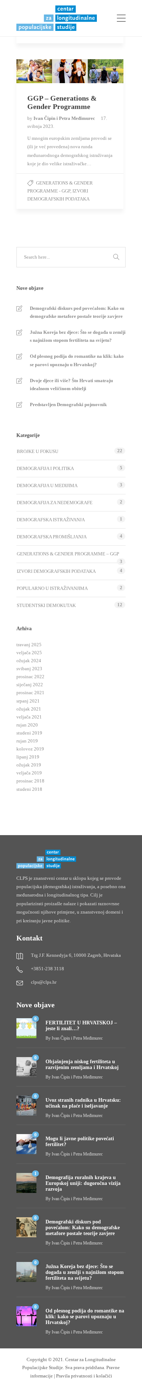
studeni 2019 (29, 733)
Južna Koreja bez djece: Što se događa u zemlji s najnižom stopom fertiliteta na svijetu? (78, 336)
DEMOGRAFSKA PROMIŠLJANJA (52, 536)
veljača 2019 (29, 773)
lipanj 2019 (27, 757)
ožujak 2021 (28, 709)
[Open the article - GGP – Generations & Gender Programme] (43, 71)
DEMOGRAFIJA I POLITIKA (45, 468)
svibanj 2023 (29, 668)
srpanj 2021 (28, 701)
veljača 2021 (29, 717)
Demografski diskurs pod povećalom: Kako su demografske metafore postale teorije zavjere (77, 312)
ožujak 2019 (28, 765)
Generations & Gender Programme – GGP (68, 554)
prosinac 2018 (30, 781)
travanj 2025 (29, 644)
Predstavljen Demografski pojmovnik (68, 404)
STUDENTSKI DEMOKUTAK (46, 605)
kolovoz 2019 (30, 749)
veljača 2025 (29, 652)
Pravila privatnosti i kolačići (84, 1376)
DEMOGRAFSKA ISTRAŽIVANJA (51, 519)
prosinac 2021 (30, 692)
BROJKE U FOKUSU (37, 451)
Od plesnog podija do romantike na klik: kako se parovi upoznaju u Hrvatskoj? (77, 360)
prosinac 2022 (30, 676)
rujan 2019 (27, 741)
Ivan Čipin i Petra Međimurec (64, 118)
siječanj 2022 (29, 684)
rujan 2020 (27, 725)
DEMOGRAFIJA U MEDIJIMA (47, 485)
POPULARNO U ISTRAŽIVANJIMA (52, 588)
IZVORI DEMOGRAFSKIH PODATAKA (56, 571)
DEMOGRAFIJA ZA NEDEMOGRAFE (54, 502)
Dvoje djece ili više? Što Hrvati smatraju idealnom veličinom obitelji (71, 384)
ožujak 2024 (28, 660)
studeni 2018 (29, 789)
